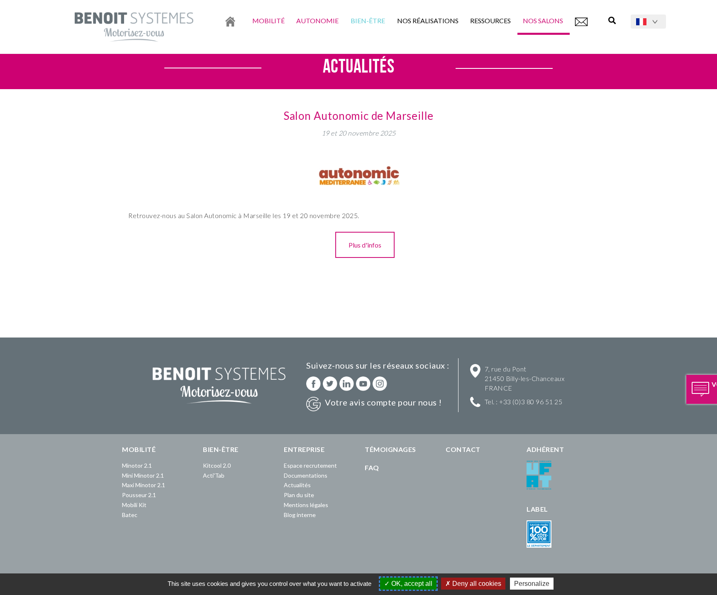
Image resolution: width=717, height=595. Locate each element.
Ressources (490, 20)
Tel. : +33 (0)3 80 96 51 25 (524, 402)
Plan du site (299, 494)
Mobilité (268, 20)
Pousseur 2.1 (139, 494)
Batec (129, 514)
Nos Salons (543, 20)
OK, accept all (411, 583)
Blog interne (300, 514)
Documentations (305, 475)
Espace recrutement (310, 465)
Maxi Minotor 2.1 (143, 484)
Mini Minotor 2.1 (143, 475)
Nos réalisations (427, 20)
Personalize (531, 583)
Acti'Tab (213, 475)
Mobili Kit (134, 504)
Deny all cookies (476, 583)
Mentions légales (306, 504)
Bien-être (368, 20)
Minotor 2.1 (137, 465)
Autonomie (317, 20)
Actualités (297, 484)
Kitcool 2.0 (217, 465)
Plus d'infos (365, 245)
